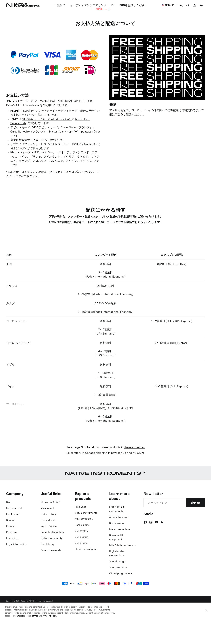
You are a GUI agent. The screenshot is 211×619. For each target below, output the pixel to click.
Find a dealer (47, 520)
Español (49, 601)
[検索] (181, 5)
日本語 (16, 601)
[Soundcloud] (162, 522)
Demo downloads (50, 550)
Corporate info (14, 508)
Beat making (116, 523)
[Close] (206, 610)
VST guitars (81, 537)
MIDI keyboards (84, 519)
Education (12, 538)
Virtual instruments (86, 513)
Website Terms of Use (27, 616)
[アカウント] (194, 5)
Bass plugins (82, 525)
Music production (119, 529)
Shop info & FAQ (50, 502)
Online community (51, 538)
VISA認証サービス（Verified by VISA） (47, 119)
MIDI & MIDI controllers (122, 545)
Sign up (195, 502)
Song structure (118, 567)
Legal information (16, 544)
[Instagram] (151, 522)
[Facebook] (145, 522)
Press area (12, 532)
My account (47, 508)
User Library (47, 544)
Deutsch (24, 601)
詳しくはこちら (48, 114)
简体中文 (32, 601)
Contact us (12, 514)
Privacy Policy (49, 616)
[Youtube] (156, 522)
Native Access (48, 526)
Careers (10, 526)
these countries (134, 447)
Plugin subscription (86, 549)
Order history (48, 514)
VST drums (81, 543)
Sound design (117, 561)
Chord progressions (121, 573)
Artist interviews (118, 517)
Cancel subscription (52, 532)
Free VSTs (80, 506)
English (9, 601)
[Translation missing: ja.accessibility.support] (187, 5)
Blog (8, 502)
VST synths (81, 531)
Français (41, 601)
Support (11, 520)
